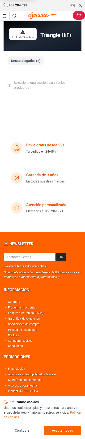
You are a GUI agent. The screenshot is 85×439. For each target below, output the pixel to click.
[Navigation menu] (4, 15)
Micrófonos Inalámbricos (25, 380)
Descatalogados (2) (25, 61)
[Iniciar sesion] (80, 5)
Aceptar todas (62, 430)
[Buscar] (14, 15)
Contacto (14, 302)
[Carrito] (79, 15)
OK (61, 257)
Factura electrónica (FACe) (25, 313)
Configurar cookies (20, 340)
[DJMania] (46, 15)
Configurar (23, 430)
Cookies (13, 335)
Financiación (16, 368)
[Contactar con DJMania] (72, 5)
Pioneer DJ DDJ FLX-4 (23, 391)
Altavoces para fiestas (23, 385)
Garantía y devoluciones (24, 318)
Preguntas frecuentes (22, 307)
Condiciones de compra (23, 324)
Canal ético (15, 346)
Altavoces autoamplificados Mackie (32, 374)
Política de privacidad (22, 330)
